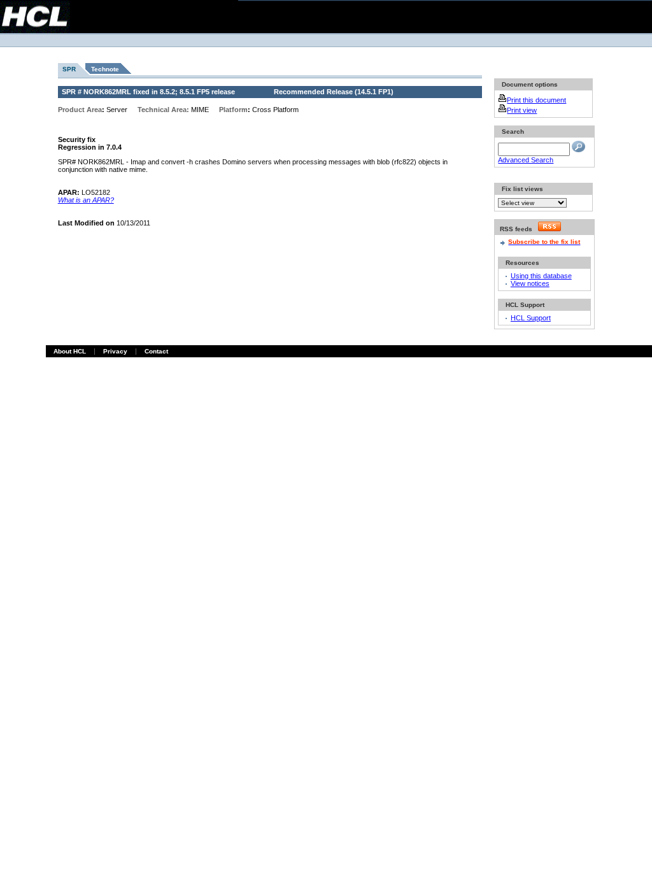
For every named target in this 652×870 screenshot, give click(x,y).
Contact (156, 351)
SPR (69, 69)
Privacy (115, 351)
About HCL (69, 351)
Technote (105, 69)
